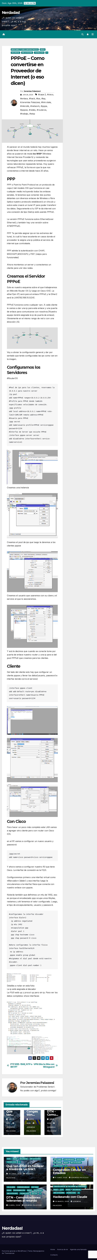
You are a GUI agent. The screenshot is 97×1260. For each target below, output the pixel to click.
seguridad (15, 52)
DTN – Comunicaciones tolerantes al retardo (23, 1199)
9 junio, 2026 (61, 1177)
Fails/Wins (57, 1162)
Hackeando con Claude (70, 1197)
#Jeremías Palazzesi (30, 102)
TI (46, 52)
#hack (32, 98)
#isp (43, 98)
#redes (32, 110)
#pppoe (24, 110)
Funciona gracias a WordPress (14, 1251)
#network (35, 106)
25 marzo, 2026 (62, 1201)
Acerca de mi (62, 1249)
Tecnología (39, 52)
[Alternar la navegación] (92, 34)
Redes (42, 49)
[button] (82, 34)
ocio (8, 1159)
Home (52, 1249)
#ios (38, 98)
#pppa (44, 106)
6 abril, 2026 (15, 1205)
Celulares (58, 1159)
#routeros (41, 110)
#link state (46, 102)
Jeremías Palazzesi (32, 91)
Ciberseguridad (23, 1187)
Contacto (54, 1255)
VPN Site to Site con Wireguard (44, 1065)
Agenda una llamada (78, 1249)
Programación (19, 1190)
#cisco (50, 94)
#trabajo (24, 113)
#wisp (32, 113)
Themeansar (9, 1253)
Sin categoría (27, 52)
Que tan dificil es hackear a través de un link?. (25, 1167)
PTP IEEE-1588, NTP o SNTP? (21, 1065)
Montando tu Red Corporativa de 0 (24, 49)
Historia (35, 1187)
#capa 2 (42, 94)
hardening (82, 1186)
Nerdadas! (11, 12)
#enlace (24, 98)
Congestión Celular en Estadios (69, 1171)
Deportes (80, 1159)
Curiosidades (69, 1159)
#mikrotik (24, 106)
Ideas (9, 1190)
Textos (34, 1193)
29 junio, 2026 (15, 1174)
